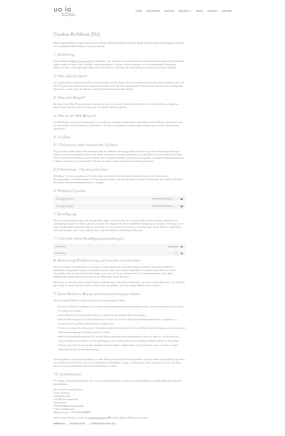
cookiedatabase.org (98, 417)
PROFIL (199, 11)
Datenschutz (77, 423)
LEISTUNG (169, 11)
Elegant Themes (74, 431)
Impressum (59, 423)
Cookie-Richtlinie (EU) (102, 423)
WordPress (102, 431)
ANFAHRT (227, 11)
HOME (139, 11)
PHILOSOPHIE (153, 11)
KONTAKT (213, 11)
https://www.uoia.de (80, 61)
